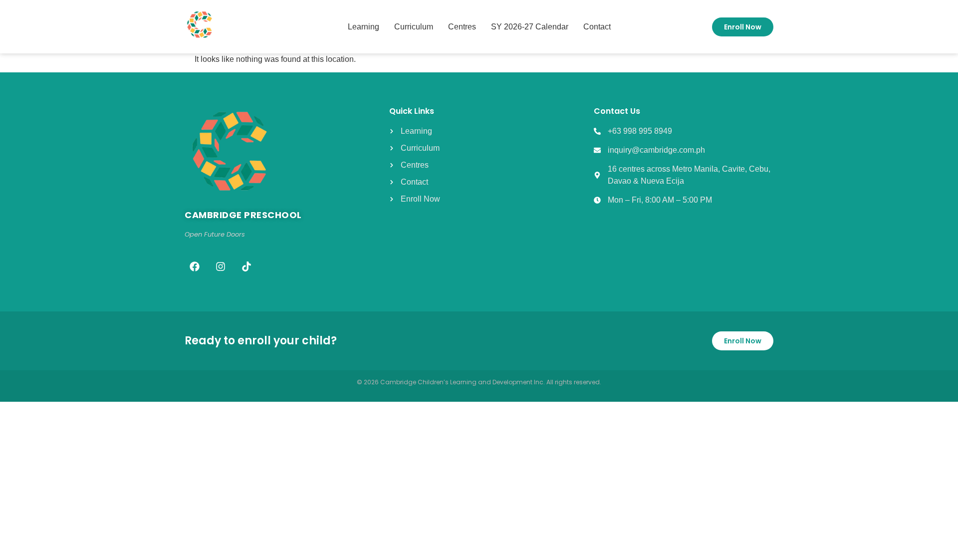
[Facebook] (195, 266)
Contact (597, 26)
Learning (363, 26)
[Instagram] (221, 266)
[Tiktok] (246, 266)
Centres (462, 26)
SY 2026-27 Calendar (529, 26)
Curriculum (413, 26)
